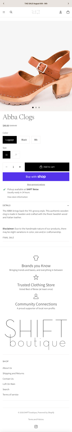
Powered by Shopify (46, 412)
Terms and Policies (36, 419)
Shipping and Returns (13, 373)
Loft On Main (9, 383)
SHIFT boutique (30, 412)
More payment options (36, 184)
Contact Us (8, 378)
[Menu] (4, 12)
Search (6, 389)
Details (6, 205)
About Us (7, 368)
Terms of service (10, 394)
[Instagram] (36, 427)
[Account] (60, 12)
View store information (17, 196)
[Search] (11, 12)
